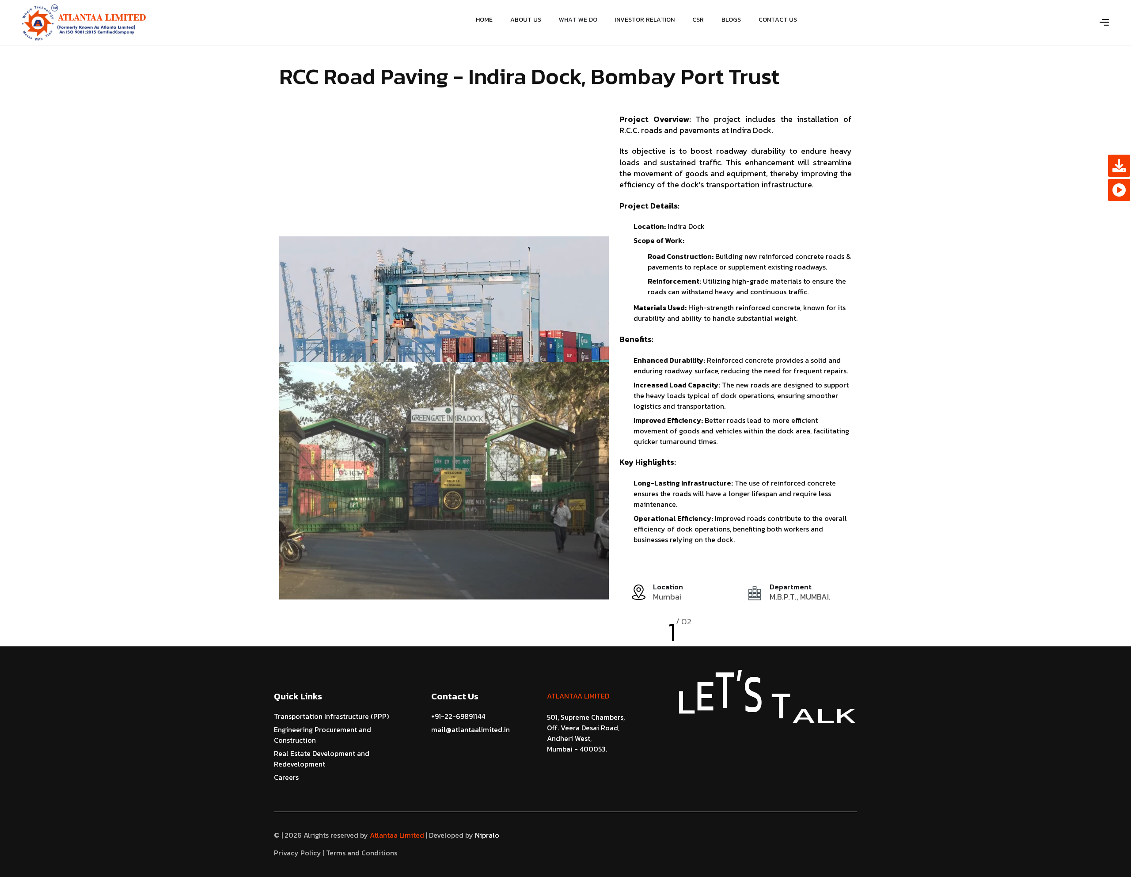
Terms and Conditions (361, 852)
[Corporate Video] (1119, 190)
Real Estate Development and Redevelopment (321, 758)
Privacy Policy (297, 852)
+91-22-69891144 (458, 716)
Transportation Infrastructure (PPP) (331, 716)
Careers (286, 777)
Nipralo (486, 835)
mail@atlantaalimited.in (470, 729)
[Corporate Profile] (1119, 166)
